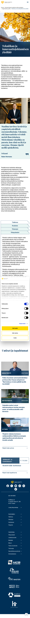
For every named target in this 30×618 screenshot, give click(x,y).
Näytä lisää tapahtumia (9, 473)
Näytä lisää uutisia (8, 448)
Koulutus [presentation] (15, 226)
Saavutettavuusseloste (14, 551)
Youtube (15, 486)
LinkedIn (23, 486)
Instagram (19, 486)
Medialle (10, 540)
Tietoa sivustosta (12, 545)
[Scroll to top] (26, 614)
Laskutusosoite (12, 537)
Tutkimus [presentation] (15, 222)
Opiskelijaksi (11, 514)
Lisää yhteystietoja (13, 507)
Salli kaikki (15, 328)
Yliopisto (10, 525)
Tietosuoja (11, 548)
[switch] (26, 308)
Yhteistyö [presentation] (15, 229)
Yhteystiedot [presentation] (15, 232)
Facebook (7, 486)
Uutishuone (11, 522)
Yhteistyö (10, 519)
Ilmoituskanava (12, 554)
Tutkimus (10, 517)
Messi (10, 543)
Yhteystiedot (11, 535)
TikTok (15, 489)
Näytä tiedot (22, 323)
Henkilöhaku (11, 532)
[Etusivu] (6, 2)
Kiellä (15, 338)
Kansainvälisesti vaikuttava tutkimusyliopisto (14, 7)
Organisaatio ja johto (6, 8)
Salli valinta (15, 333)
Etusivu (2, 7)
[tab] (15, 222)
